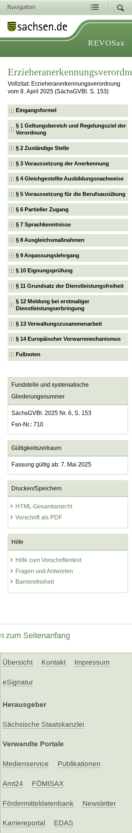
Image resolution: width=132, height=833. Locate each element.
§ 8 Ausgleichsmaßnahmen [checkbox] (50, 240)
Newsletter (99, 803)
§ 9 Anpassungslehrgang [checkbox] (47, 255)
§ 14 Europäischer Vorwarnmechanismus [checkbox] (68, 339)
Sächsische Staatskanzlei (43, 724)
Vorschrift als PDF (38, 517)
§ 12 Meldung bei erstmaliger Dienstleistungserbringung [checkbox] (52, 304)
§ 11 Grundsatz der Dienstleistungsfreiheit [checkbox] (70, 286)
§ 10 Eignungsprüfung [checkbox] (44, 271)
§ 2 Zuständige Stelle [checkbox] (42, 148)
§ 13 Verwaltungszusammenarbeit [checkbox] (59, 324)
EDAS (63, 823)
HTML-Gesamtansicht (43, 506)
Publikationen (79, 764)
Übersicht (18, 662)
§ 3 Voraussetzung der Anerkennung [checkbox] (62, 164)
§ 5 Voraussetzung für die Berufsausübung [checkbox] (70, 194)
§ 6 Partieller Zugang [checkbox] (42, 209)
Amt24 (13, 783)
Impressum (92, 662)
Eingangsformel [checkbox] (36, 110)
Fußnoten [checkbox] (28, 354)
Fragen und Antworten (44, 571)
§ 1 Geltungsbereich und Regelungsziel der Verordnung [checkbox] (71, 129)
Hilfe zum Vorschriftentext (48, 560)
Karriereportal (24, 823)
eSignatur (18, 682)
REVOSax (106, 42)
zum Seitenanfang (38, 635)
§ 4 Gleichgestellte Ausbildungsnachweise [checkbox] (70, 179)
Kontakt (53, 662)
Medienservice (26, 764)
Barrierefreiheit (34, 582)
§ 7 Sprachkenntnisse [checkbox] (43, 225)
